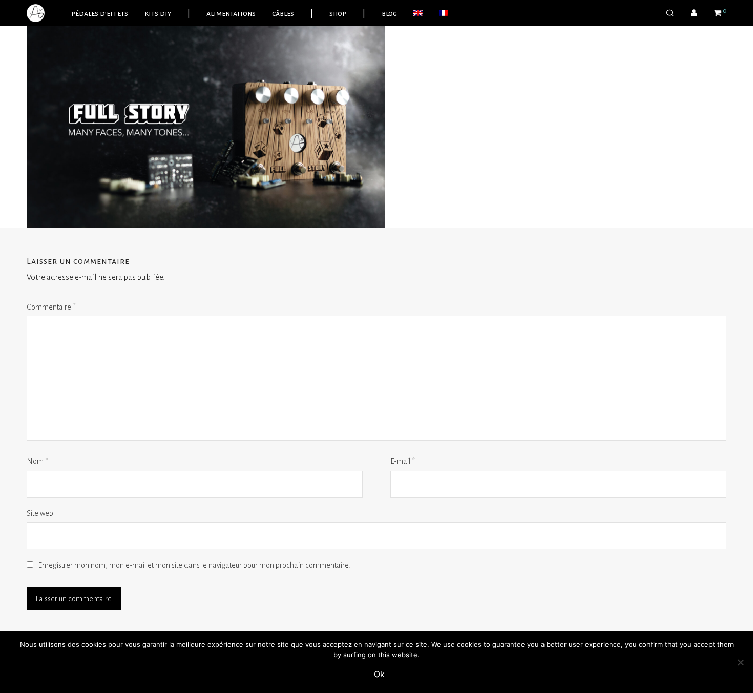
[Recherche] (670, 13)
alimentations (231, 13)
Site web (40, 513)
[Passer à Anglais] (418, 13)
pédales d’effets (99, 13)
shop (337, 13)
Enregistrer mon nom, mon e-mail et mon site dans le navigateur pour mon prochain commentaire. (194, 565)
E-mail (402, 461)
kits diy (157, 13)
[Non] (740, 662)
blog (389, 13)
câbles (283, 13)
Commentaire (51, 307)
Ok (379, 674)
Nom (37, 461)
